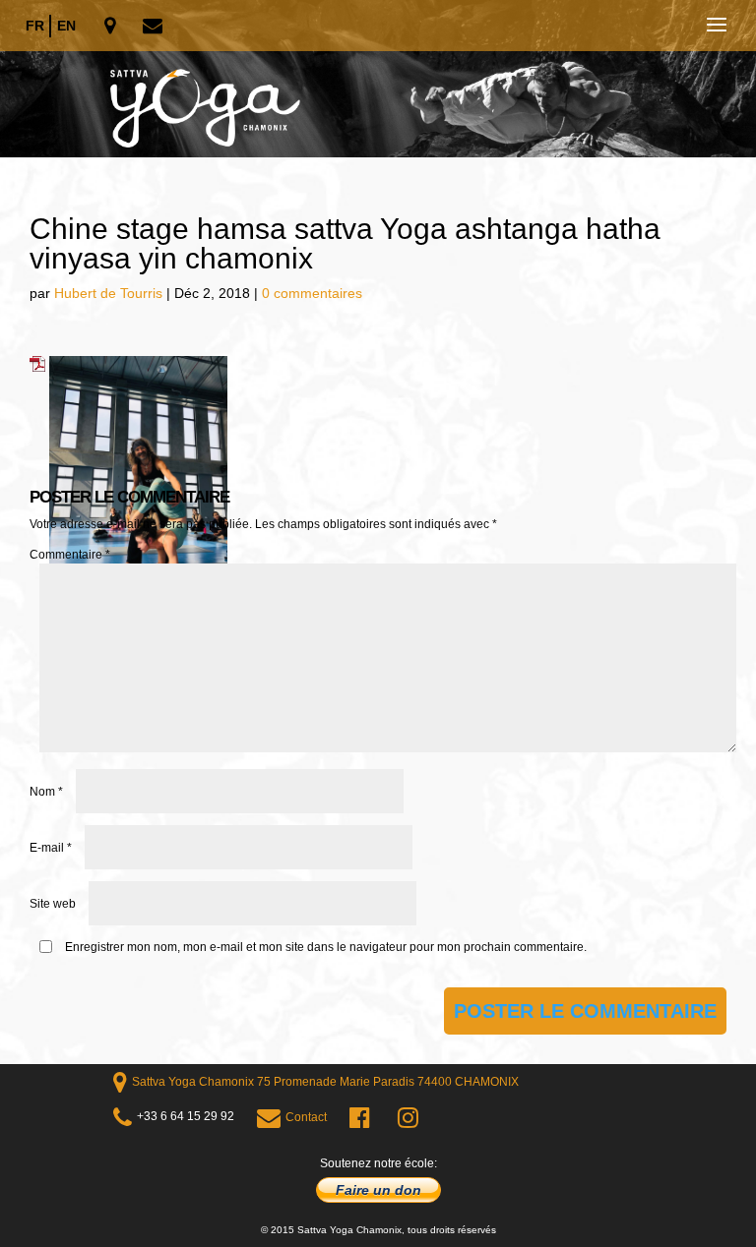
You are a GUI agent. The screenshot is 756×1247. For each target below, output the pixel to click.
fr (35, 25)
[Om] (378, 78)
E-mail (51, 848)
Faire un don (378, 1190)
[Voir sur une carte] (111, 27)
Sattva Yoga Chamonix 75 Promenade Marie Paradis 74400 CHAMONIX (325, 1082)
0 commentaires (312, 293)
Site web (53, 904)
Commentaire (70, 555)
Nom (46, 792)
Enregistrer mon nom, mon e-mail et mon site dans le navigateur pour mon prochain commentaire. (326, 947)
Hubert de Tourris (108, 293)
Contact (306, 1117)
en (66, 25)
